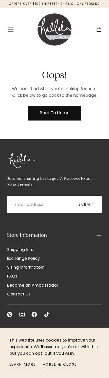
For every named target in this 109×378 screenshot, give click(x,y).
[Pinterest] (9, 314)
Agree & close (60, 364)
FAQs (12, 276)
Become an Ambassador (32, 285)
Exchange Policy (23, 258)
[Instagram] (22, 314)
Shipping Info (20, 249)
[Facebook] (34, 314)
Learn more (22, 364)
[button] (10, 29)
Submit (87, 204)
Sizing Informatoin (25, 267)
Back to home (54, 113)
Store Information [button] (27, 235)
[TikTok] (46, 314)
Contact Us (18, 294)
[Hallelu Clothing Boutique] (22, 159)
